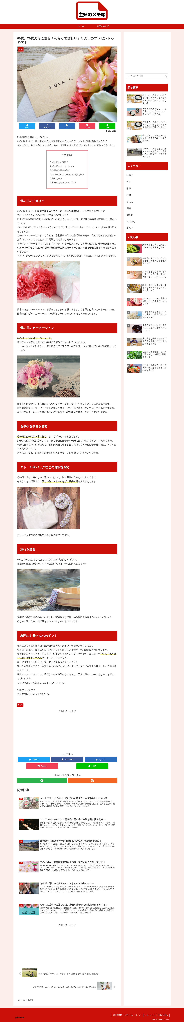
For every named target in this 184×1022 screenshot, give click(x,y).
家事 (129, 188)
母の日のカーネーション (63, 166)
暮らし (130, 201)
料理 (129, 182)
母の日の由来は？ (60, 162)
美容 (129, 208)
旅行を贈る (57, 178)
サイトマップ (150, 1015)
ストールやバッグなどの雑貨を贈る (68, 174)
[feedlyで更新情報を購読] (42, 780)
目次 (63, 155)
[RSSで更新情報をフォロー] (92, 780)
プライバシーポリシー (133, 1015)
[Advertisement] (67, 730)
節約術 (130, 214)
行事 (21, 705)
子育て (130, 175)
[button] (166, 77)
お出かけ (131, 221)
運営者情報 (117, 1015)
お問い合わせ (163, 1015)
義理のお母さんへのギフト (64, 182)
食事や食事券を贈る (61, 170)
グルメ (130, 228)
